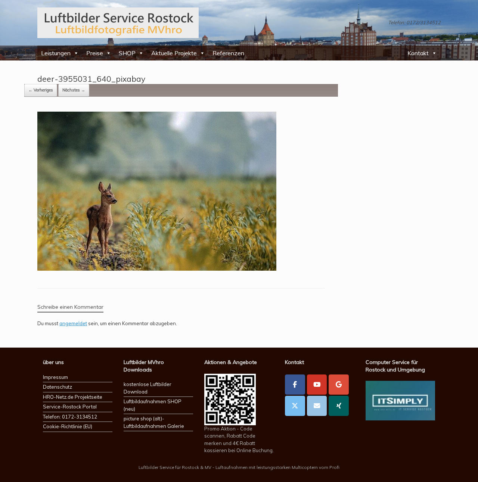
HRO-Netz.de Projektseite (72, 397)
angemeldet (73, 323)
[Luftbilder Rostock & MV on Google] (339, 384)
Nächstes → (73, 90)
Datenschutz (57, 387)
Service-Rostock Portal (70, 407)
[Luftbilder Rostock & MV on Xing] (339, 406)
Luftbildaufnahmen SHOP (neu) (152, 405)
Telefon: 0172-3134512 (70, 417)
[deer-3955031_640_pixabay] (156, 268)
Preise (94, 53)
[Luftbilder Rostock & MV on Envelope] (317, 406)
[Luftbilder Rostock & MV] (118, 22)
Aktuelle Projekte (174, 53)
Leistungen (56, 53)
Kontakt (418, 53)
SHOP (127, 53)
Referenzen (228, 53)
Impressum (55, 377)
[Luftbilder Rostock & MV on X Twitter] (295, 406)
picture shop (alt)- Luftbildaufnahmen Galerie (154, 422)
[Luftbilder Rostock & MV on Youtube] (317, 384)
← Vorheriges (40, 90)
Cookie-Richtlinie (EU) (67, 426)
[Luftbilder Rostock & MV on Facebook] (295, 384)
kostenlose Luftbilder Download (147, 388)
